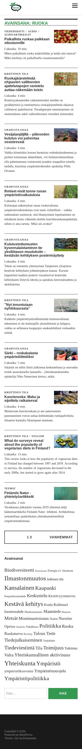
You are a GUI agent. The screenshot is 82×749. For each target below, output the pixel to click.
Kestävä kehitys (23, 603)
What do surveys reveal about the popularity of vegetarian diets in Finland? (27, 444)
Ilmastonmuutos (25, 578)
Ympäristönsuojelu (50, 671)
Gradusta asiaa (16, 130)
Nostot (54, 618)
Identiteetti (67, 570)
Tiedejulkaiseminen (23, 640)
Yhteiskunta (19, 663)
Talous (39, 633)
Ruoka (67, 626)
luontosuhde (14, 611)
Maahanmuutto (33, 611)
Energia (52, 570)
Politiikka (50, 626)
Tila (38, 648)
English (38, 436)
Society (28, 633)
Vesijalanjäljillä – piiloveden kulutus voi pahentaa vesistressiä (26, 138)
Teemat (10, 488)
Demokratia (41, 571)
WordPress (25, 734)
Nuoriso (65, 618)
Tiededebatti (14, 31)
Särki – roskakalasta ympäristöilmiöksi (21, 355)
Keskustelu (37, 595)
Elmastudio (29, 738)
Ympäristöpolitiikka (26, 678)
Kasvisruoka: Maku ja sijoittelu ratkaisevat (22, 399)
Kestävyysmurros (61, 596)
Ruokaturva (13, 633)
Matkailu (66, 612)
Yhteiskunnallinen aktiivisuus (42, 654)
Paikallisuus (32, 626)
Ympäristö (48, 663)
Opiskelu (20, 627)
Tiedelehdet (49, 640)
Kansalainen (19, 587)
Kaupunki (45, 588)
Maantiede (52, 611)
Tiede (50, 633)
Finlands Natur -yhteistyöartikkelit (19, 495)
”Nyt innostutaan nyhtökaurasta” (18, 306)
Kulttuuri (61, 604)
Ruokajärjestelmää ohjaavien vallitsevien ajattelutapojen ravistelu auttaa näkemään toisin (24, 84)
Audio (32, 31)
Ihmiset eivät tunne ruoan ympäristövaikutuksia (25, 193)
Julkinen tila (55, 579)
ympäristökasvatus (18, 671)
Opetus (9, 626)
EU (59, 571)
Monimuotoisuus (34, 618)
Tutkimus (71, 648)
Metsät (11, 618)
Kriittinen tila (16, 74)
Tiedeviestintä (19, 648)
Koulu (48, 605)
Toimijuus (53, 648)
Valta (9, 655)
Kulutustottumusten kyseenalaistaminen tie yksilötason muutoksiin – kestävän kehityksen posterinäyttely (34, 250)
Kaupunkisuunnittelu (15, 596)
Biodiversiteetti (19, 570)
